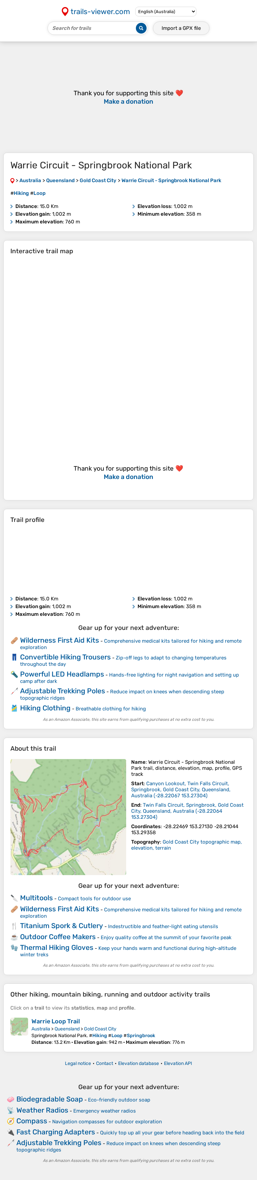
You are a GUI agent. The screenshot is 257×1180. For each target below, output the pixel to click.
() (181, 790)
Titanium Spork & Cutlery (61, 925)
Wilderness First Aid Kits (59, 640)
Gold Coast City (100, 1029)
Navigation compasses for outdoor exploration (107, 1122)
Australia (40, 1029)
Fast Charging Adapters (55, 1132)
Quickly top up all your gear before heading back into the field (172, 1133)
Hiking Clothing (45, 708)
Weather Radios (42, 1110)
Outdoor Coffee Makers (58, 936)
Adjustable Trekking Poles (62, 691)
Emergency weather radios (104, 1111)
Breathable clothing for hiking (111, 709)
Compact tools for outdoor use (94, 899)
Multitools (36, 898)
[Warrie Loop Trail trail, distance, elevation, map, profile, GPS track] (19, 1031)
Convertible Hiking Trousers (65, 657)
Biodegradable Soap (49, 1099)
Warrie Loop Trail (55, 1021)
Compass (31, 1121)
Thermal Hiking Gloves (56, 947)
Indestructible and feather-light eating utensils (163, 926)
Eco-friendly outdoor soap (119, 1100)
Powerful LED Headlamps (62, 674)
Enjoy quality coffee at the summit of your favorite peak (166, 937)
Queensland (67, 1029)
